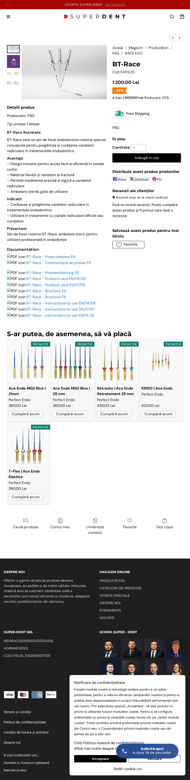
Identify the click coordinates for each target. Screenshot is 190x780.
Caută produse (25, 527)
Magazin (136, 47)
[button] (128, 244)
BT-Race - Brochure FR (46, 297)
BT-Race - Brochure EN (46, 291)
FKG (115, 53)
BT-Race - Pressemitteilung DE (52, 272)
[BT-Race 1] (13, 61)
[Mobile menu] (8, 16)
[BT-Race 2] (13, 74)
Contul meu (60, 527)
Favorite (130, 527)
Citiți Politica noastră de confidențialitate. (109, 742)
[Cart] (182, 16)
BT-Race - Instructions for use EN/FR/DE (61, 303)
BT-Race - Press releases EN (50, 256)
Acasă (117, 47)
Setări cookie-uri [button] (127, 768)
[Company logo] (95, 16)
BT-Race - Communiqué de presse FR (58, 262)
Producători (158, 47)
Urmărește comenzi (95, 530)
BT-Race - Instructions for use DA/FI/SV (60, 309)
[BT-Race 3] (13, 84)
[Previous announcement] (8, 4)
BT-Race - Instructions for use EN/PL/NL (60, 315)
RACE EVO (133, 53)
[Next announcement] (182, 4)
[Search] (172, 16)
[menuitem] (173, 37)
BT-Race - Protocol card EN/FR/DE (56, 278)
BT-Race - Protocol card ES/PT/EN (55, 285)
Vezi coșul (164, 527)
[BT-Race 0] (13, 49)
